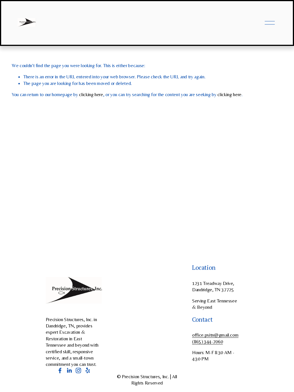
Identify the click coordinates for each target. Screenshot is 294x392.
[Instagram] (78, 370)
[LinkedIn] (69, 370)
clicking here (91, 94)
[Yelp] (87, 370)
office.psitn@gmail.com (215, 335)
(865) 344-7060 (207, 341)
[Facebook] (60, 370)
